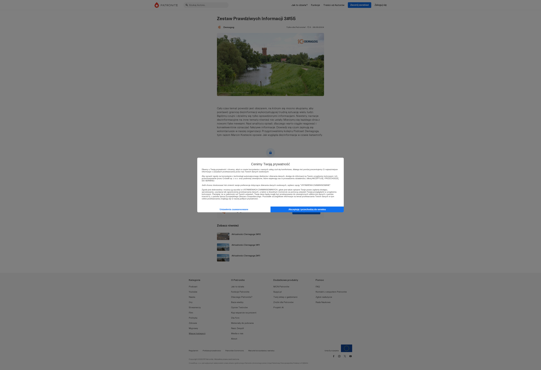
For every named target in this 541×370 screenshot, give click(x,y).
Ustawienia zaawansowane (234, 209)
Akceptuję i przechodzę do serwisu (307, 209)
